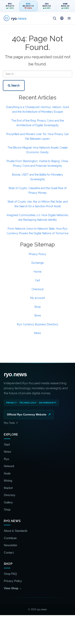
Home (37, 271)
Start (7, 444)
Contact (9, 552)
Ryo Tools (11, 422)
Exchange (38, 262)
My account (37, 297)
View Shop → (13, 588)
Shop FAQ (10, 573)
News (37, 333)
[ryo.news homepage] (16, 18)
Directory (9, 495)
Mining (8, 480)
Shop (37, 306)
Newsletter (10, 545)
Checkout (37, 289)
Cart (37, 280)
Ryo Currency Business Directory (37, 324)
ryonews (15, 374)
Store (37, 315)
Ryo (6, 459)
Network (9, 466)
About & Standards (16, 530)
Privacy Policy (37, 254)
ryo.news (42, 609)
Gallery (8, 502)
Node (7, 473)
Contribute (10, 538)
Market (8, 488)
